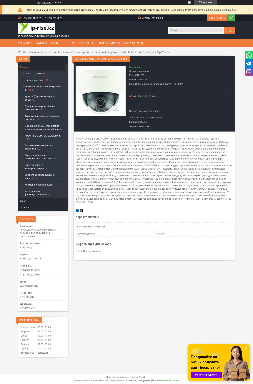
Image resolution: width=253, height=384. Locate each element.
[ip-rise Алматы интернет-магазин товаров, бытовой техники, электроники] (36, 28)
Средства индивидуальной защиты (40, 176)
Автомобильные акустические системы (42, 118)
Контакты (86, 43)
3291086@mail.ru (29, 285)
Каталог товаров (47, 43)
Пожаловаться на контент (166, 380)
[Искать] (229, 30)
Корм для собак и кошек (39, 184)
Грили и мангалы (34, 80)
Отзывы (24, 207)
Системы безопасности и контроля (68, 52)
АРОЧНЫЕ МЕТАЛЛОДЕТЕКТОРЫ (43, 135)
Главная (26, 43)
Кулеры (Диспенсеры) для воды (40, 98)
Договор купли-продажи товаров (120, 43)
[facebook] (77, 211)
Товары (24, 67)
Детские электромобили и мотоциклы (40, 108)
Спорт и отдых (33, 73)
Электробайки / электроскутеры (34, 167)
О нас (71, 43)
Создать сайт (44, 2)
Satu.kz (143, 377)
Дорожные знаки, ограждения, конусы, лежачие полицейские (42, 127)
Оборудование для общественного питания (38, 157)
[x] (81, 211)
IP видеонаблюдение (105, 52)
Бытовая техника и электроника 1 (43, 88)
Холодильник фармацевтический (36, 193)
